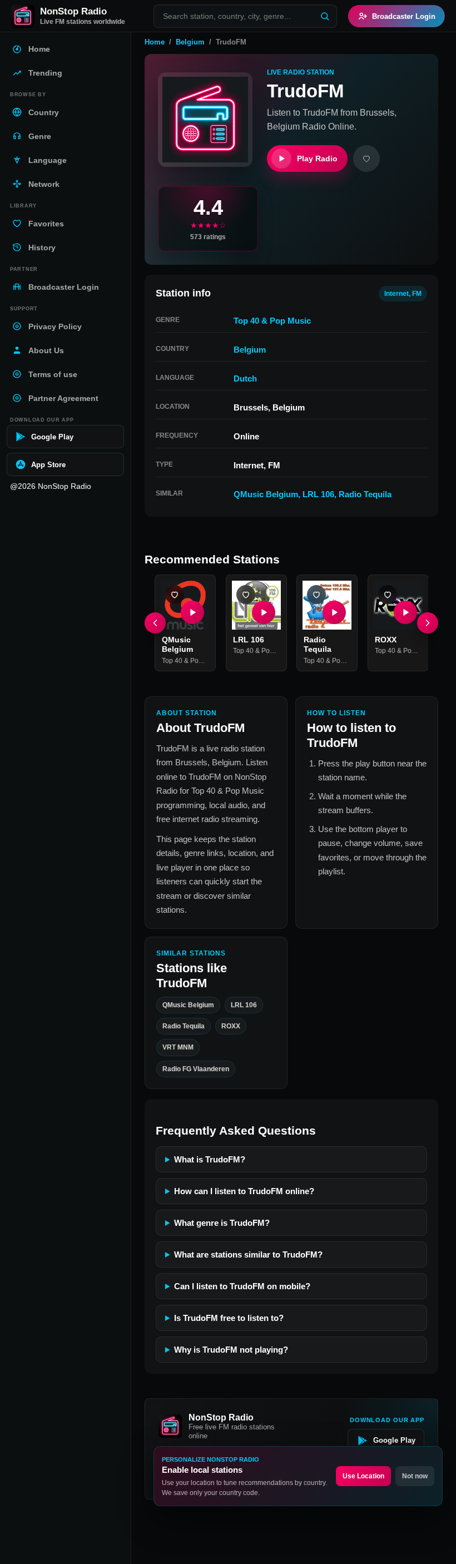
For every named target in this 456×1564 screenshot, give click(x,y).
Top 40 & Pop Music (272, 320)
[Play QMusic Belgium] (192, 611)
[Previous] (155, 622)
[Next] (427, 622)
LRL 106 (318, 494)
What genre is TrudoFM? (222, 1223)
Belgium (190, 42)
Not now (415, 1476)
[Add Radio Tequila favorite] (316, 594)
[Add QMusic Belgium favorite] (174, 594)
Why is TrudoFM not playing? (231, 1349)
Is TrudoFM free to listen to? (229, 1318)
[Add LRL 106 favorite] (245, 594)
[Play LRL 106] (263, 611)
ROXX (385, 639)
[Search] (325, 16)
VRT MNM (178, 1048)
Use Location (363, 1476)
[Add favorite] (366, 158)
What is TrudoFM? (209, 1159)
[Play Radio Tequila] (334, 611)
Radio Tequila (365, 494)
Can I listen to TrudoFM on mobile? (242, 1286)
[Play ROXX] (405, 611)
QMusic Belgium (266, 494)
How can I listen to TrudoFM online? (244, 1191)
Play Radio (317, 158)
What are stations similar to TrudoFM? (248, 1254)
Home (155, 42)
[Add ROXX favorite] (387, 594)
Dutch (245, 378)
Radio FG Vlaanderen (195, 1069)
